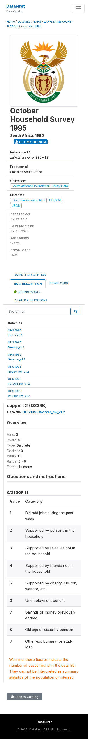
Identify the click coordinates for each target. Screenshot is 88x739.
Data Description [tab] (28, 283)
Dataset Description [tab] (30, 274)
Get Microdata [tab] (28, 292)
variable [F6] (32, 26)
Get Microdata (32, 142)
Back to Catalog (26, 697)
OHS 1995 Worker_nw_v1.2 (43, 412)
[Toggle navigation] (78, 8)
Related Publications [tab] (30, 300)
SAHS (37, 21)
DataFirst (15, 6)
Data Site (24, 21)
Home (11, 21)
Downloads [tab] (58, 283)
